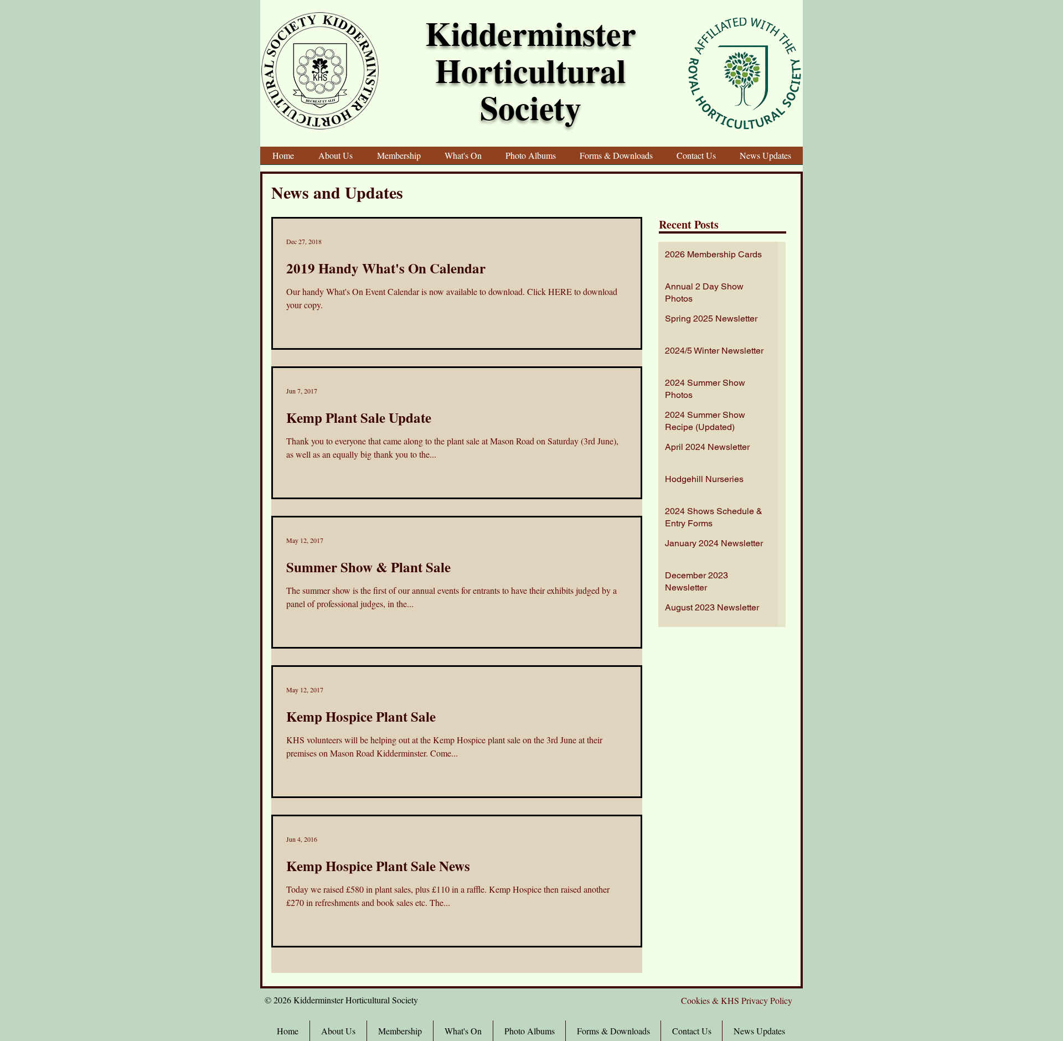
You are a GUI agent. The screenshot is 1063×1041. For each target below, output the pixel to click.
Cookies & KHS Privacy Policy (736, 1000)
